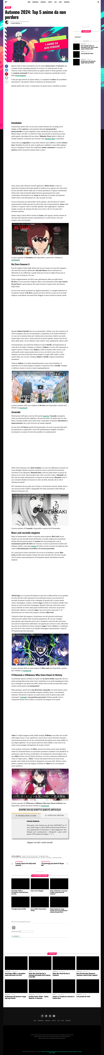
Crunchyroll (15, 260)
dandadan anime (44, 856)
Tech (55, 2)
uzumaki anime (57, 857)
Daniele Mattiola (15, 23)
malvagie (23, 697)
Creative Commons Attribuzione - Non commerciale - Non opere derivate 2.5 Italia (61, 1051)
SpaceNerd (66, 2)
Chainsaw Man (50, 139)
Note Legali (52, 1052)
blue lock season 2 (32, 856)
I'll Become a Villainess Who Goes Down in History (26, 857)
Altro (60, 2)
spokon (33, 546)
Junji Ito (46, 416)
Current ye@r (14, 931)
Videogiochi (35, 2)
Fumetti (50, 2)
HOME (29, 2)
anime (24, 856)
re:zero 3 (49, 857)
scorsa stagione (20, 75)
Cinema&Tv (43, 2)
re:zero (43, 857)
